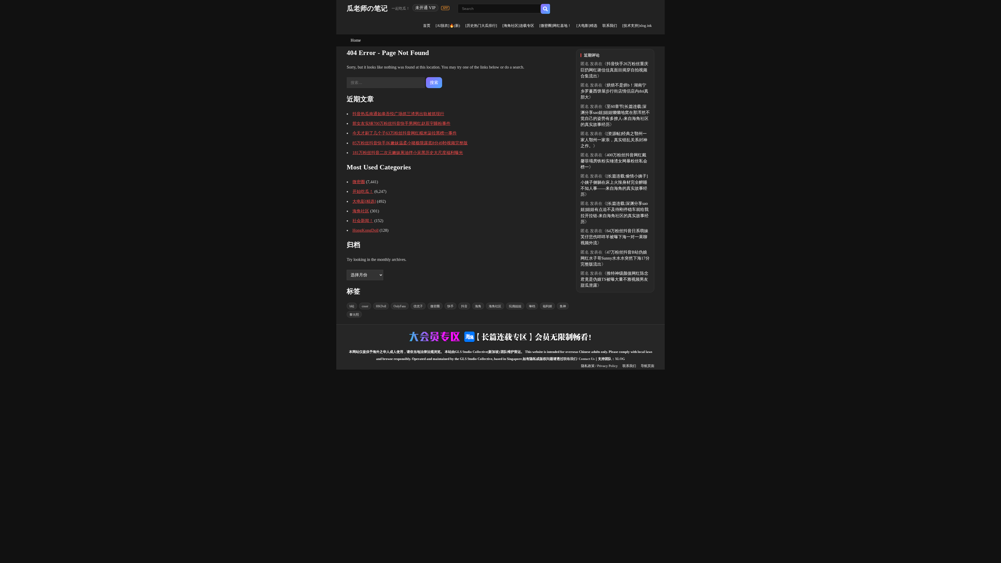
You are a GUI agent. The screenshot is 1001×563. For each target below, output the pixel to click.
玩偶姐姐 (515, 306)
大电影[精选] (364, 201)
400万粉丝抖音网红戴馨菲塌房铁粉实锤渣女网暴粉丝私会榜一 (614, 161)
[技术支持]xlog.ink (637, 26)
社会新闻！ (362, 220)
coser (365, 306)
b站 (352, 306)
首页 (426, 26)
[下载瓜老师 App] (445, 8)
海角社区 (360, 211)
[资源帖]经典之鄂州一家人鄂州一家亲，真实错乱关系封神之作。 (614, 139)
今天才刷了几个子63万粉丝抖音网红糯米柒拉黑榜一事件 (404, 133)
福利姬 (547, 306)
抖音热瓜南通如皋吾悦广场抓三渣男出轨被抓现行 (398, 114)
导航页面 (647, 366)
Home (356, 40)
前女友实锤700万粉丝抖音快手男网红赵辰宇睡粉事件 (401, 123)
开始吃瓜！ (362, 191)
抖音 (464, 306)
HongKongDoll (365, 230)
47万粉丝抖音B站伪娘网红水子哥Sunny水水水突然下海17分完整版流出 (615, 258)
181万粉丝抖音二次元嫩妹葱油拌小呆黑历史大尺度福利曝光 (407, 152)
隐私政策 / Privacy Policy (599, 366)
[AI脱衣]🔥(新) (448, 26)
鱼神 (563, 306)
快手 (450, 306)
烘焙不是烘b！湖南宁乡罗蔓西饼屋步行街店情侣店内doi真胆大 (614, 91)
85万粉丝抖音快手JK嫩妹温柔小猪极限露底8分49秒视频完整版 (410, 143)
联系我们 (609, 26)
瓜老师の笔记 (367, 8)
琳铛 (532, 306)
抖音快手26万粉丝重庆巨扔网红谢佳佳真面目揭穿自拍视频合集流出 (614, 70)
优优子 (418, 306)
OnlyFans (400, 306)
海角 (478, 306)
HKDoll (381, 306)
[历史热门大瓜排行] (481, 26)
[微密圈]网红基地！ (555, 26)
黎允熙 (354, 314)
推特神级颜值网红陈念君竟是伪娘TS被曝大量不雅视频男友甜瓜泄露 (614, 279)
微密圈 (358, 182)
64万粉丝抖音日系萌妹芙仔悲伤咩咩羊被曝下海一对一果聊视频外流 (614, 237)
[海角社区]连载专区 (518, 26)
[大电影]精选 (586, 26)
